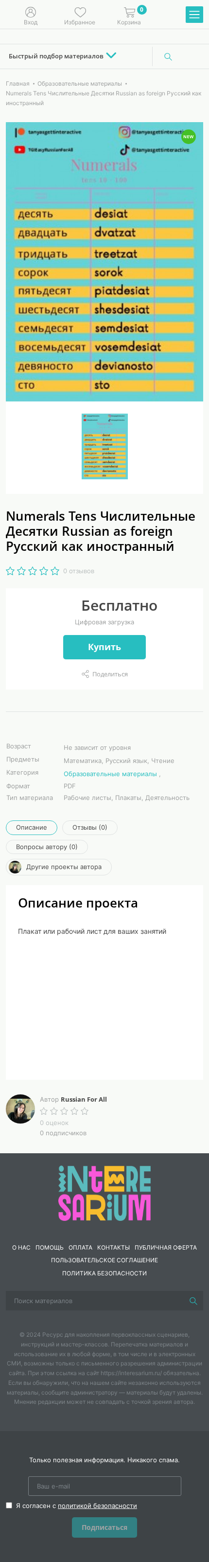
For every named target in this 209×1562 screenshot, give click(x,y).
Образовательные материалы (110, 774)
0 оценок (54, 1122)
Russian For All (84, 1099)
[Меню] (194, 15)
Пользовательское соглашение (104, 1260)
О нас (21, 1247)
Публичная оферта (166, 1247)
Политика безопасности (104, 1273)
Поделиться (110, 674)
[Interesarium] (104, 1192)
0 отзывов (78, 571)
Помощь (49, 1247)
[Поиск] (168, 56)
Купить (104, 647)
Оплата (80, 1247)
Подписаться (104, 1527)
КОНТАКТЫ (113, 1247)
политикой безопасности (97, 1505)
